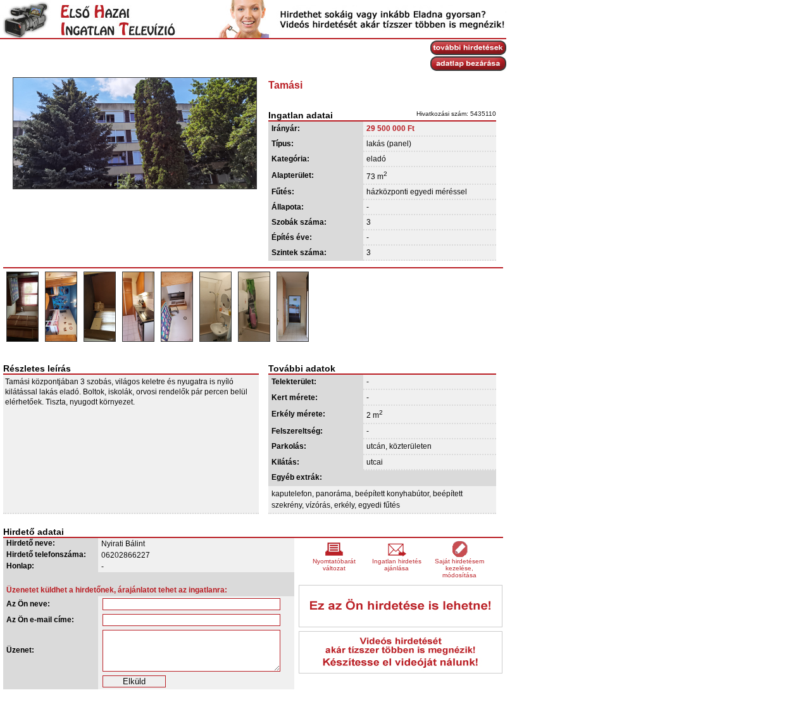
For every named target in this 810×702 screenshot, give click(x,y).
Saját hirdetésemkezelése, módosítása (459, 568)
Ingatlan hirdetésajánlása (396, 565)
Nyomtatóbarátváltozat (334, 565)
